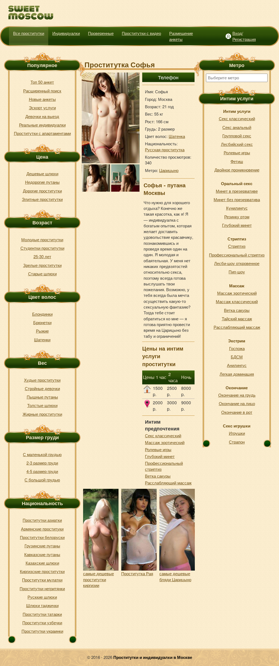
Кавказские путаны (42, 554)
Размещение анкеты (181, 36)
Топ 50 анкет (42, 82)
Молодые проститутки (42, 239)
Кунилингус (237, 208)
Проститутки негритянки (42, 588)
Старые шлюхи (42, 273)
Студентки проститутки (42, 248)
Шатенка (177, 136)
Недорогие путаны (42, 182)
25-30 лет (42, 256)
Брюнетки (42, 322)
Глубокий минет (160, 456)
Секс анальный (236, 127)
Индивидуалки (66, 33)
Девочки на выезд (42, 116)
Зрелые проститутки (42, 265)
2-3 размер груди (42, 463)
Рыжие (42, 331)
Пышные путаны (42, 397)
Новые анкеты (42, 99)
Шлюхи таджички (42, 605)
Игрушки (237, 433)
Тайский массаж (237, 318)
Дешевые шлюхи (42, 173)
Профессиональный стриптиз (237, 255)
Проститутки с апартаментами (42, 133)
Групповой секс (236, 135)
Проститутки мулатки (42, 580)
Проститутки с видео (141, 33)
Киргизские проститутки (42, 571)
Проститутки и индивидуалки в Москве (152, 657)
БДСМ (237, 357)
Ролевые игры (158, 449)
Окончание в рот (236, 412)
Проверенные (101, 33)
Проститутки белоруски (42, 537)
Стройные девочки (42, 388)
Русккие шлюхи (42, 597)
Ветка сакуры (158, 476)
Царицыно (168, 170)
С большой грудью (42, 480)
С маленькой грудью (42, 454)
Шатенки (42, 339)
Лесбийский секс (237, 144)
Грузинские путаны (42, 546)
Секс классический (163, 435)
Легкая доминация (237, 374)
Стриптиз (236, 246)
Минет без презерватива (237, 199)
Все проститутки (28, 33)
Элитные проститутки (42, 199)
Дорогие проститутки (42, 191)
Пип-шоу (237, 272)
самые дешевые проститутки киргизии (98, 579)
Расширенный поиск (42, 91)
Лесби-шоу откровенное (236, 263)
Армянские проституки (42, 529)
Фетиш (237, 161)
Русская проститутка (164, 149)
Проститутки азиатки (42, 520)
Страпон (237, 442)
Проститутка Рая (137, 573)
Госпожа (237, 348)
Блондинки (42, 314)
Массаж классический (237, 301)
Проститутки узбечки (42, 622)
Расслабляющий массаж (168, 483)
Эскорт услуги (42, 107)
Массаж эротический (164, 442)
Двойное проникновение (236, 170)
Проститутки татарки (42, 614)
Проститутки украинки (42, 631)
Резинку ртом (236, 216)
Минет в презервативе (237, 191)
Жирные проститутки (42, 414)
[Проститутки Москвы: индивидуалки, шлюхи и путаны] (31, 12)
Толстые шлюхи (42, 405)
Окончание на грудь (237, 395)
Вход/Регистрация (244, 36)
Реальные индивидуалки (42, 125)
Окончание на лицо (237, 403)
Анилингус (237, 365)
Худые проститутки (42, 380)
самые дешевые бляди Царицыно (175, 576)
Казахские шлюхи (42, 563)
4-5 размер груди (42, 471)
